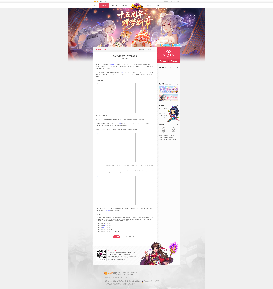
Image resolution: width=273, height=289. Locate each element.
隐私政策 (110, 277)
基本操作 (160, 108)
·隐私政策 (174, 139)
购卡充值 (177, 1)
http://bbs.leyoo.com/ (112, 225)
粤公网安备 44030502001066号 (150, 281)
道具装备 (160, 113)
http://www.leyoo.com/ (112, 223)
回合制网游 (106, 64)
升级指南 (165, 108)
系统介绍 (165, 115)
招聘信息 (137, 272)
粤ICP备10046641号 (136, 281)
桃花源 (102, 66)
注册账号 (166, 1)
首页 (95, 5)
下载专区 (158, 5)
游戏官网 (119, 272)
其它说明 (160, 117)
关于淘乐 (124, 272)
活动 (106, 119)
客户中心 (126, 277)
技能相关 (160, 115)
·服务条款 (171, 137)
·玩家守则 (161, 137)
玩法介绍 (165, 111)
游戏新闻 (149, 49)
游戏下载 (171, 1)
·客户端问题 (171, 135)
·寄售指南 (166, 135)
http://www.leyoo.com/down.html (114, 227)
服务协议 (106, 277)
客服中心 (168, 5)
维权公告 (128, 272)
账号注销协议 (120, 277)
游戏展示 (114, 5)
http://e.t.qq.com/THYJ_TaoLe (114, 231)
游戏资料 (148, 5)
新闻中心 (104, 5)
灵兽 (165, 117)
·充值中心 (161, 135)
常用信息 (160, 111)
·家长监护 (161, 139)
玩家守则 (115, 277)
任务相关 (165, 113)
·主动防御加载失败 (167, 139)
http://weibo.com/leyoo (112, 229)
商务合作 (133, 272)
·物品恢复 (166, 137)
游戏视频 (124, 5)
